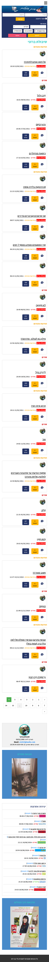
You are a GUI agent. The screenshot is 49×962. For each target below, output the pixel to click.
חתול (44, 821)
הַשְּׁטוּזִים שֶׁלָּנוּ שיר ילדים (37, 871)
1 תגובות (28, 813)
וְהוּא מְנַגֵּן (41, 539)
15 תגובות (24, 871)
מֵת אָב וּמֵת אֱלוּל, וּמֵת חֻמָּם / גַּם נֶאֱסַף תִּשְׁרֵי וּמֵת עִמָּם (27, 837)
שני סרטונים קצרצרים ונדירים (32, 215)
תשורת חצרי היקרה (39, 813)
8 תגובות (30, 863)
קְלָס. (43, 510)
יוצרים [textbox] (26, 26)
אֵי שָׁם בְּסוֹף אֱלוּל (40, 863)
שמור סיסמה (40, 18)
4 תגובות (30, 879)
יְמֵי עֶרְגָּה (43, 847)
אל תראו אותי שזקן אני (38, 829)
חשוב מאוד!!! (39, 572)
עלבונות (43, 855)
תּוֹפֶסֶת (42, 606)
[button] (45, 3)
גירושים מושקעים (40, 879)
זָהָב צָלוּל (41, 95)
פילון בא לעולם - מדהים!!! (33, 338)
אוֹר (44, 439)
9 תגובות (26, 829)
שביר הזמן (42, 887)
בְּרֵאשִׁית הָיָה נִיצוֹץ (37, 677)
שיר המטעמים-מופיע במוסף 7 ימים (29, 244)
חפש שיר (43, 23)
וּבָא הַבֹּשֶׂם (41, 124)
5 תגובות (36, 855)
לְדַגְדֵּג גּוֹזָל (40, 372)
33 (13, 705)
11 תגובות (35, 847)
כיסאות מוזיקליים (37, 153)
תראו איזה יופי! (38, 405)
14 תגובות (33, 887)
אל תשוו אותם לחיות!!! (35, 61)
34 (6, 705)
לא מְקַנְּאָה (41, 305)
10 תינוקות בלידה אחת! (34, 186)
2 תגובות (38, 821)
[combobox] (21, 26)
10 (26, 705)
